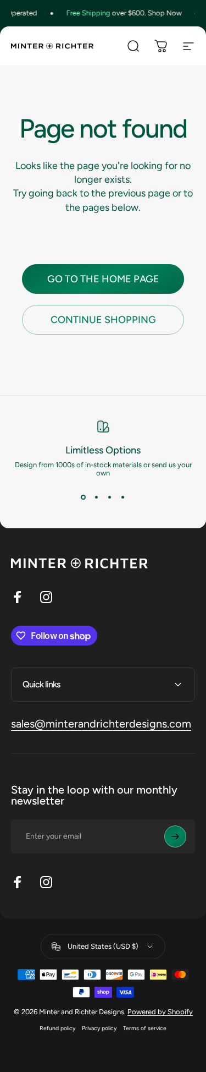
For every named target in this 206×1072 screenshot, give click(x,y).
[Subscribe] (175, 836)
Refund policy (57, 1028)
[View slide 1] (83, 497)
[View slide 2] (96, 497)
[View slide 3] (109, 497)
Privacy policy (99, 1028)
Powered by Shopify (160, 1012)
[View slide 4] (123, 497)
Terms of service (144, 1028)
